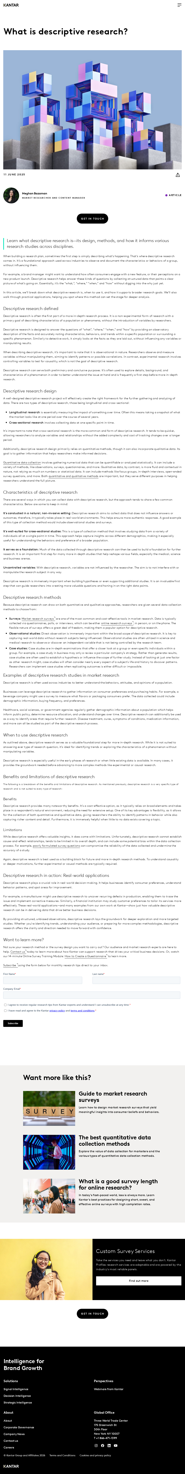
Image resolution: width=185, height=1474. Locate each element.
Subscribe (10, 965)
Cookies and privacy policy (95, 1455)
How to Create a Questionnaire (85, 956)
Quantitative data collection (22, 462)
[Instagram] (96, 1446)
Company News (14, 1434)
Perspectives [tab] (103, 1381)
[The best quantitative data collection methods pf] (49, 1152)
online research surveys (116, 623)
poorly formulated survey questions (56, 845)
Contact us (17, 951)
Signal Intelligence (16, 1389)
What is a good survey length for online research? (118, 1185)
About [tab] (8, 1413)
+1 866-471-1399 (106, 1438)
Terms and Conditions (62, 1455)
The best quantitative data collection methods (115, 1141)
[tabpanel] (47, 1396)
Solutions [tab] (11, 1381)
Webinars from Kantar (108, 1389)
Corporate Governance (19, 1427)
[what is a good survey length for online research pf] (49, 1196)
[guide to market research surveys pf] (49, 1108)
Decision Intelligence (17, 1396)
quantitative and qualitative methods (73, 476)
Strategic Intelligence (18, 1402)
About (8, 1420)
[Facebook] (102, 1446)
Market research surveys (38, 618)
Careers (9, 1447)
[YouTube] (109, 1446)
